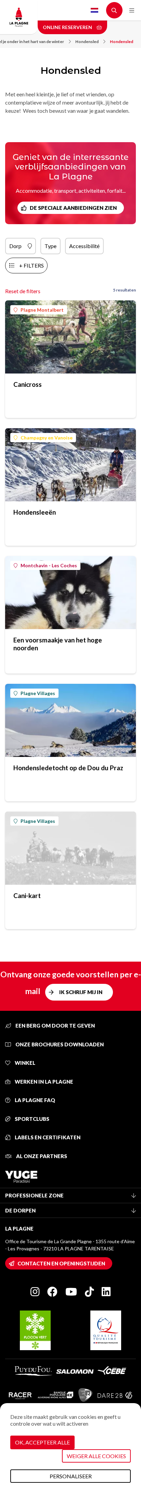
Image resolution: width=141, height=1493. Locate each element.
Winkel (24, 1063)
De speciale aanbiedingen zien (73, 208)
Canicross (27, 384)
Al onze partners (41, 1156)
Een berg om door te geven (54, 1025)
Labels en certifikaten (47, 1137)
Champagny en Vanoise (47, 437)
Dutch (94, 10)
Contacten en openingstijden (61, 1263)
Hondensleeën (34, 512)
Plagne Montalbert (42, 310)
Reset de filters (22, 291)
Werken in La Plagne (43, 1081)
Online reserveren (68, 27)
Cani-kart (27, 895)
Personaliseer (71, 1476)
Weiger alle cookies (96, 1456)
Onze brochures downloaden (59, 1044)
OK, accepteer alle (42, 1442)
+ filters (31, 265)
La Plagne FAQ (34, 1100)
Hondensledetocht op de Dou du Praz (68, 768)
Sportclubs (31, 1119)
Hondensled (87, 41)
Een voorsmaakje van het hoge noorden (57, 644)
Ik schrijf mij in (80, 992)
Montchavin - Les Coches (49, 565)
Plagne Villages (38, 693)
